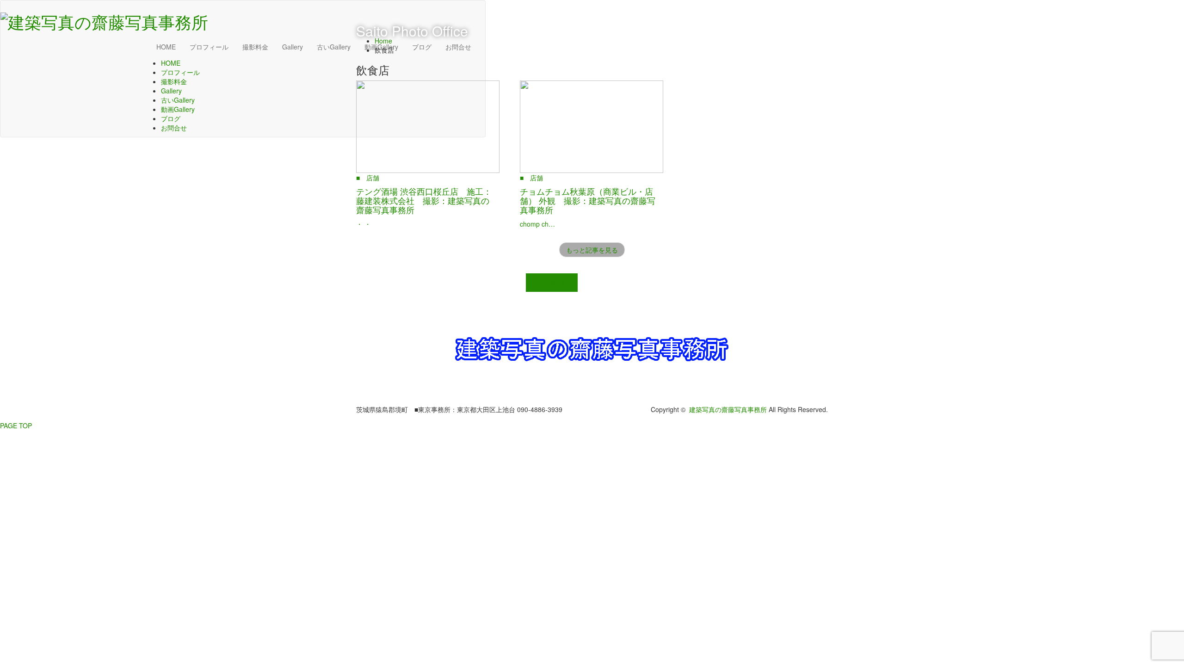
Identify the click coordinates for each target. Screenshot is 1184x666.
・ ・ (363, 223)
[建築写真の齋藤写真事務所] (104, 19)
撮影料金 (255, 46)
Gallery (292, 46)
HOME (166, 46)
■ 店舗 (367, 177)
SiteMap (552, 282)
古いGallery (334, 46)
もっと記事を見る (592, 249)
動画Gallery (178, 109)
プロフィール (209, 46)
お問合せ (174, 127)
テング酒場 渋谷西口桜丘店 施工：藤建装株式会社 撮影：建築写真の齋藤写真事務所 (424, 200)
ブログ (170, 118)
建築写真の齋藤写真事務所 (728, 409)
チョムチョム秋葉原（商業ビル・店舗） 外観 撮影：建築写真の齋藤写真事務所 (587, 200)
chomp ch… (537, 223)
